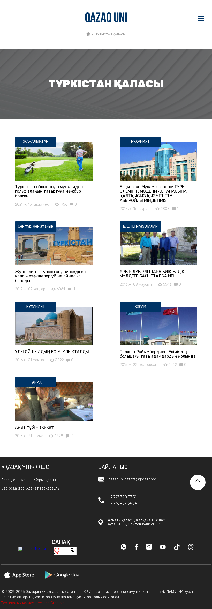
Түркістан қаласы (111, 34)
